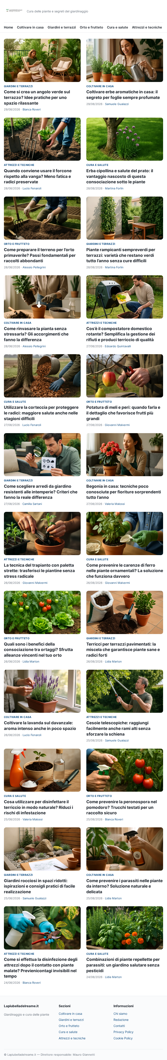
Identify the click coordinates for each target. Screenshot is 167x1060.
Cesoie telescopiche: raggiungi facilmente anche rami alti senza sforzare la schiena (118, 728)
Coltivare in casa (30, 27)
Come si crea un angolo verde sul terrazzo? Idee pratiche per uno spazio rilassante (37, 97)
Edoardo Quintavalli (118, 346)
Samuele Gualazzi (117, 104)
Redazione (121, 1020)
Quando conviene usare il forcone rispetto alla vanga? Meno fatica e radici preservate (38, 176)
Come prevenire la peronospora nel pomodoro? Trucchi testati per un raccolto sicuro (121, 807)
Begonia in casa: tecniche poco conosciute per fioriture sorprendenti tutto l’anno (123, 492)
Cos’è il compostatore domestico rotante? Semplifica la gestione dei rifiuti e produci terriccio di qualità (120, 334)
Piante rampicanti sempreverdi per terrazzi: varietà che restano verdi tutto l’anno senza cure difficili (120, 255)
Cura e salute (117, 27)
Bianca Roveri (32, 109)
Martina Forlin (114, 188)
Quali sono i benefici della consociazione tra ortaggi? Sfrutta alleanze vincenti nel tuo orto (38, 650)
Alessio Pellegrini (34, 267)
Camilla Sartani (32, 504)
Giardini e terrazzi (62, 27)
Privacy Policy (124, 1032)
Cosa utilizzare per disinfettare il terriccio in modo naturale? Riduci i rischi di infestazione (38, 807)
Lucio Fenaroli (32, 188)
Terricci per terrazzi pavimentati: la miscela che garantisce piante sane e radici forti (123, 650)
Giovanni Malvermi (117, 425)
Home (8, 27)
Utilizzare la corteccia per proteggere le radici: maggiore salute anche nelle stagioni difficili (41, 413)
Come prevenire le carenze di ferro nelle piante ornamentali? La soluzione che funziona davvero (124, 571)
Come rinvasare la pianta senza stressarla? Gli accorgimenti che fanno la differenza (36, 334)
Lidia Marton (31, 661)
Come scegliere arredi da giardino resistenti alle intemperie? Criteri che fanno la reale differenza (40, 492)
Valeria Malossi (115, 504)
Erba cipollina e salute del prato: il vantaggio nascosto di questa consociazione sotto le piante (119, 176)
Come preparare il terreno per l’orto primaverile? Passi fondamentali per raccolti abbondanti (40, 255)
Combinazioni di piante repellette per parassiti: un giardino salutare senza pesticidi (123, 965)
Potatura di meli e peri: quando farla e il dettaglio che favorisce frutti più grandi (123, 413)
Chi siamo (120, 1013)
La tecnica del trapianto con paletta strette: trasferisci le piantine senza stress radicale (39, 571)
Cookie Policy (123, 1038)
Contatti (119, 1026)
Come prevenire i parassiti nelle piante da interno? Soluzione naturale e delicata (124, 886)
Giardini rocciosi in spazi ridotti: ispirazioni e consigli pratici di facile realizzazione (39, 886)
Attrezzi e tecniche (147, 27)
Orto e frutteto (91, 27)
